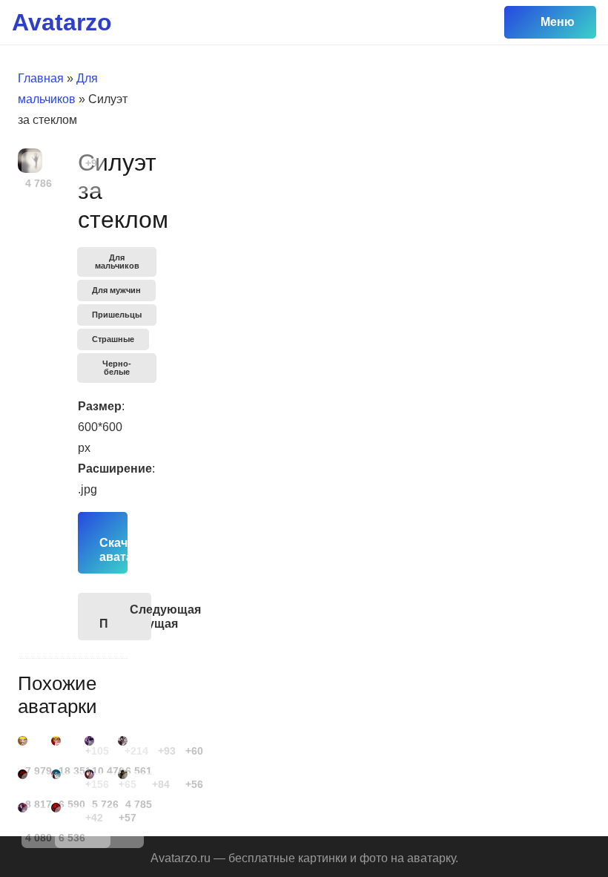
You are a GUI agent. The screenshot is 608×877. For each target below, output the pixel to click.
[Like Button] (70, 163)
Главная (41, 78)
